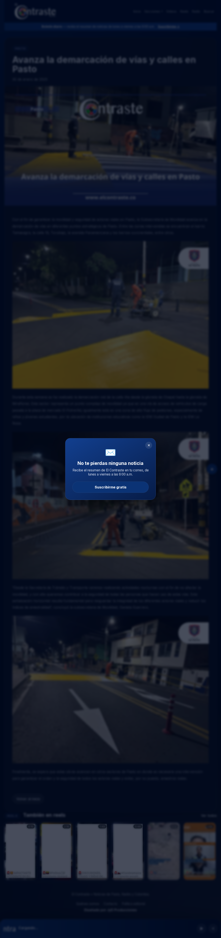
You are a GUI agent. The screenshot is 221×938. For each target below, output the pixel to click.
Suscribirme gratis (110, 487)
